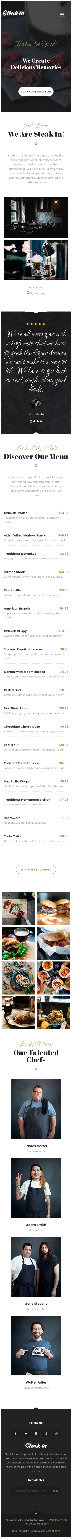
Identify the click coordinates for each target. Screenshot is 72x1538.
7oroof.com (53, 1531)
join (55, 1491)
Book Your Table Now (36, 91)
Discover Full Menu (36, 869)
